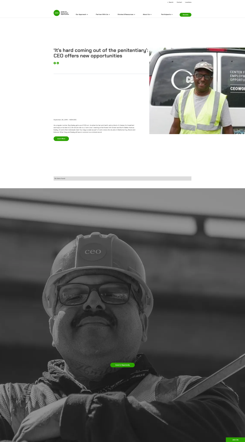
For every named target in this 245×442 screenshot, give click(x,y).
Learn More (61, 139)
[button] (82, 14)
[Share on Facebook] (55, 63)
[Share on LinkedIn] (58, 63)
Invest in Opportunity (122, 365)
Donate (185, 15)
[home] (61, 14)
